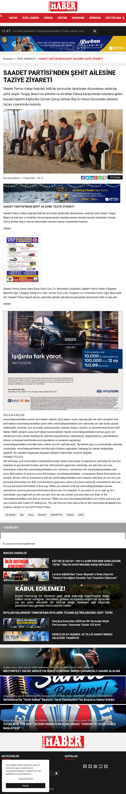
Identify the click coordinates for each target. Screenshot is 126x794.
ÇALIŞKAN (10, 514)
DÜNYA (48, 17)
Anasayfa (8, 58)
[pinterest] (96, 178)
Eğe (22, 514)
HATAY (13, 17)
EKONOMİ (78, 17)
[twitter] (87, 178)
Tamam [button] (25, 786)
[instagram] (95, 766)
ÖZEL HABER (30, 17)
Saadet (70, 514)
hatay (30, 514)
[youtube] (100, 766)
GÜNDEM (95, 17)
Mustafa (42, 514)
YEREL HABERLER (26, 58)
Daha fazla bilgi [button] (26, 778)
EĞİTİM (62, 17)
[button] (123, 18)
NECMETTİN (56, 514)
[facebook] (83, 178)
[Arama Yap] (95, 31)
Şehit (80, 514)
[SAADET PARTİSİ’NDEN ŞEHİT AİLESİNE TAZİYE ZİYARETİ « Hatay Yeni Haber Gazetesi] (63, 6)
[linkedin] (92, 178)
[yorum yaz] (104, 178)
